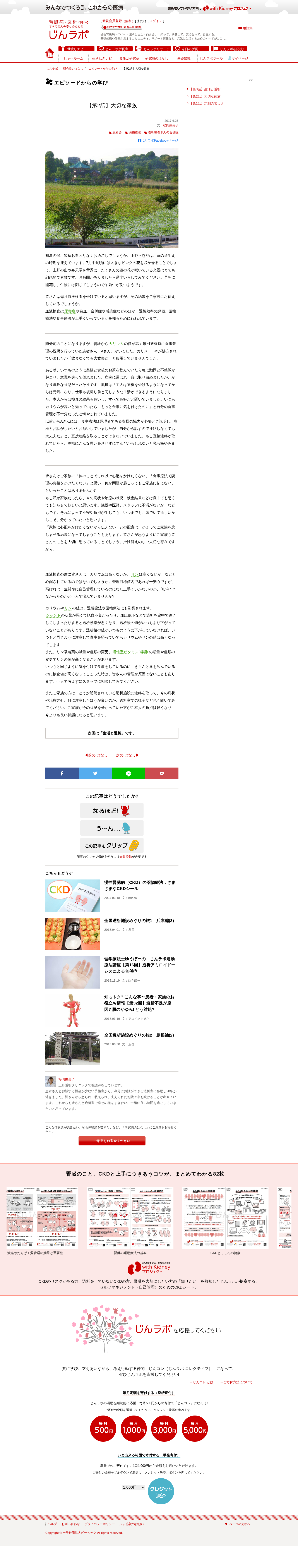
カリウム (116, 344)
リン (135, 574)
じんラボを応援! (232, 49)
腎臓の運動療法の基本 (53, 1253)
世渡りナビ (75, 49)
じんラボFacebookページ (159, 140)
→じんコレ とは (201, 1382)
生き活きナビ (102, 58)
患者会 (117, 132)
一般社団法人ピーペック (79, 1532)
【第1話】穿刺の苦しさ (206, 103)
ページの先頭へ (239, 1524)
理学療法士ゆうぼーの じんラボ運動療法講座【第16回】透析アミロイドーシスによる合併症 (139, 965)
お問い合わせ (71, 1524)
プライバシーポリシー (99, 1524)
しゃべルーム (73, 58)
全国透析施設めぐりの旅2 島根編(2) (139, 1035)
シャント (53, 615)
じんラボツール (211, 58)
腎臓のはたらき (243, 1253)
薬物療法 (135, 132)
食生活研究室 (129, 58)
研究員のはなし (156, 58)
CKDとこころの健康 (148, 1253)
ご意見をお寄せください (111, 1141)
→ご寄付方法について (236, 1382)
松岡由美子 (170, 125)
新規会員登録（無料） (118, 21)
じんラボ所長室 (116, 49)
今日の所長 (190, 49)
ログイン (155, 21)
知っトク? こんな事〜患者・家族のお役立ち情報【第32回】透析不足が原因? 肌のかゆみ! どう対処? (139, 1003)
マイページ (240, 58)
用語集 (248, 28)
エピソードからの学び (103, 68)
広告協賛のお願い (132, 1524)
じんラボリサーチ (157, 49)
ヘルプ (52, 1524)
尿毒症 (69, 311)
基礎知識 (183, 58)
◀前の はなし (96, 755)
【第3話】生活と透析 (205, 89)
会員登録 (126, 856)
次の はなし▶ (127, 755)
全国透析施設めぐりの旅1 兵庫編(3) (139, 920)
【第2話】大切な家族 (205, 96)
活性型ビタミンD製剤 (131, 652)
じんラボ (52, 68)
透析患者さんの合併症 (163, 132)
